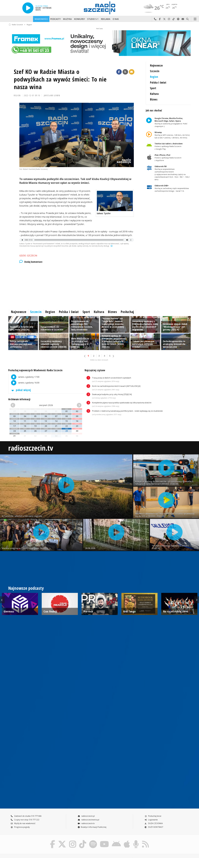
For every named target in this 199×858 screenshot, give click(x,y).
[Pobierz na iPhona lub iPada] (126, 840)
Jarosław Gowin (52, 95)
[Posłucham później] (111, 246)
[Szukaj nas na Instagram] (73, 840)
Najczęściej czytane (95, 370)
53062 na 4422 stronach (99, 360)
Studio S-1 (92, 19)
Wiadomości (41, 19)
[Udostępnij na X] (125, 72)
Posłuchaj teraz (154, 816)
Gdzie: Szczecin (28, 255)
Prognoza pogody (22, 827)
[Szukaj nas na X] (62, 840)
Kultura (154, 94)
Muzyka (67, 19)
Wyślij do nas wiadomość (182, 19)
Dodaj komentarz (33, 261)
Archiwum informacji (19, 399)
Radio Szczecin (17, 24)
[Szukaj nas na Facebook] (53, 840)
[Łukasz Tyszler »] (115, 201)
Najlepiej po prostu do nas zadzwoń (155, 19)
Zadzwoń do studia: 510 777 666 (27, 816)
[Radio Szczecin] (99, 8)
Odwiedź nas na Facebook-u (159, 19)
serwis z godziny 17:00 (28, 376)
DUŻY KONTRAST (155, 827)
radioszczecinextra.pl (90, 819)
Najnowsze (156, 65)
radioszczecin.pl (88, 816)
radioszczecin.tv (30, 448)
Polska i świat (158, 82)
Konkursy (79, 19)
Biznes (153, 99)
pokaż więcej (23, 390)
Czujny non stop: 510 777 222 (26, 819)
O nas (116, 19)
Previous (2, 599)
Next (196, 599)
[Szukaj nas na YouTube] (104, 840)
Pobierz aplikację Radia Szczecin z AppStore (168, 157)
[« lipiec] (16, 405)
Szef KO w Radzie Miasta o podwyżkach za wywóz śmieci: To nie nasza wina (60, 79)
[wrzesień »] (75, 405)
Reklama (105, 19)
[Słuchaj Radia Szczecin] (27, 7)
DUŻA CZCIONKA (155, 823)
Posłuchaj (127, 311)
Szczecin (154, 71)
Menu (195, 19)
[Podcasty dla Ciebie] (135, 840)
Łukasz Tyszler (104, 213)
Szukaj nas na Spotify (178, 19)
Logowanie (153, 819)
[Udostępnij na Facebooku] (119, 72)
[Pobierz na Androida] (116, 840)
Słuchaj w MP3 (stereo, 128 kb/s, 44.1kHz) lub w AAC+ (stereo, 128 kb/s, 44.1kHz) (172, 135)
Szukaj (187, 19)
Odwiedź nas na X (164, 19)
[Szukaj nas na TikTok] (83, 840)
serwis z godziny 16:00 (28, 382)
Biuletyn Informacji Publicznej (93, 827)
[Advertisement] (76, 286)
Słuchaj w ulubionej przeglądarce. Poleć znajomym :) (171, 122)
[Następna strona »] (113, 356)
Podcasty (55, 19)
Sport (153, 88)
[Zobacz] (99, 43)
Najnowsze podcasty (26, 588)
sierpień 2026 (46, 405)
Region (29, 24)
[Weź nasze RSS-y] (145, 840)
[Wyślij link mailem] (131, 72)
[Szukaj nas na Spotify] (93, 840)
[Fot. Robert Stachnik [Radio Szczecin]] (76, 135)
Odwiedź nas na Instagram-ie (169, 19)
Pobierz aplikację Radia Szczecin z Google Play (169, 146)
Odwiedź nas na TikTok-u (173, 19)
